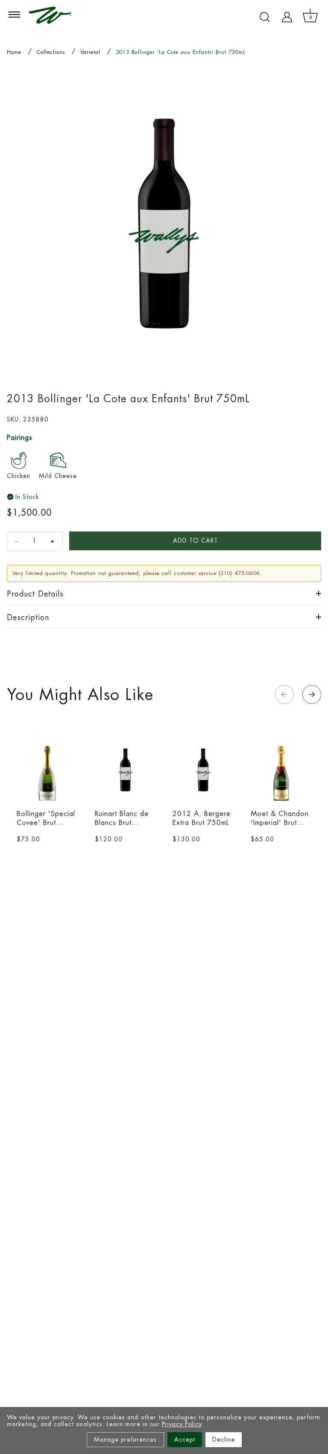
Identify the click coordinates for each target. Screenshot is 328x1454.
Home (14, 52)
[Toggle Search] (264, 17)
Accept (184, 1439)
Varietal (90, 52)
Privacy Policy (182, 1424)
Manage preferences (125, 1439)
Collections (51, 52)
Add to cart (195, 540)
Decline (223, 1439)
